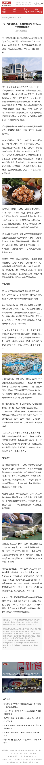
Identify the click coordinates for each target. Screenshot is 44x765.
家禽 (25, 9)
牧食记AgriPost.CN (8, 18)
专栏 (14, 12)
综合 (4, 12)
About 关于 (38, 12)
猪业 (14, 9)
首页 (4, 9)
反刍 (36, 9)
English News (28, 12)
